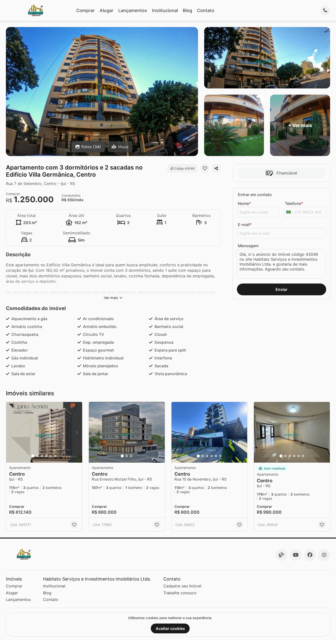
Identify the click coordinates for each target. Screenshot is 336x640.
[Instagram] (324, 555)
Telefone (294, 203)
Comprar (85, 10)
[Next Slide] (77, 432)
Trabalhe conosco (180, 592)
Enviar (281, 289)
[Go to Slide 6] (55, 456)
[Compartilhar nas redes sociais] (216, 168)
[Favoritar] (204, 168)
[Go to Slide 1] (32, 456)
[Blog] (281, 555)
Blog (187, 10)
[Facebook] (310, 555)
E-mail (245, 224)
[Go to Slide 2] (37, 456)
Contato (205, 10)
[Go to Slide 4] (46, 456)
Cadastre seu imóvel (182, 585)
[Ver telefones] (325, 10)
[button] (44, 432)
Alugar (106, 10)
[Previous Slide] (11, 432)
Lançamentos (132, 10)
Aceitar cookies (170, 628)
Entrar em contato (255, 194)
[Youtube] (296, 555)
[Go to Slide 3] (42, 456)
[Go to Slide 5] (50, 456)
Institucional (165, 10)
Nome (244, 203)
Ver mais (111, 298)
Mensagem (248, 245)
